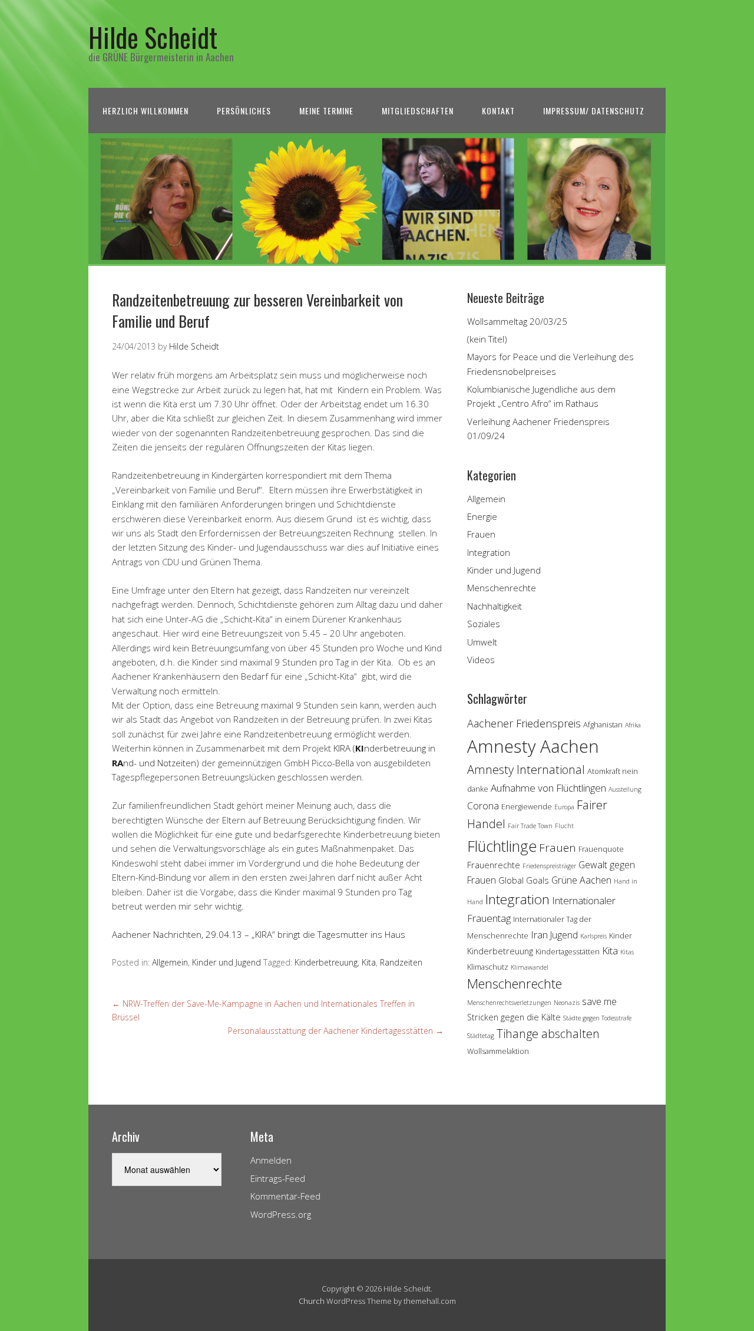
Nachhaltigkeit (494, 606)
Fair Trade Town (530, 826)
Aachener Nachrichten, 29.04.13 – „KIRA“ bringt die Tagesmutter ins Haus (258, 934)
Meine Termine (326, 110)
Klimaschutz (487, 966)
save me (599, 1001)
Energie (482, 516)
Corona (483, 805)
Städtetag (480, 1036)
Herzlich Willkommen (145, 110)
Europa (564, 807)
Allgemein (170, 962)
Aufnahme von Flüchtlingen (548, 788)
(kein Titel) (487, 339)
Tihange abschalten (548, 1034)
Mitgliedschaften (418, 110)
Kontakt (498, 110)
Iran (539, 934)
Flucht (564, 826)
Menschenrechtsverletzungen (509, 1003)
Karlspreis (593, 936)
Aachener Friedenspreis (524, 723)
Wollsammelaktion (498, 1051)
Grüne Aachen (581, 880)
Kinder (620, 935)
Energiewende (526, 806)
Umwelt (482, 642)
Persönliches (244, 110)
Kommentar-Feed (285, 1196)
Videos (481, 660)
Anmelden (271, 1160)
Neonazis (567, 1003)
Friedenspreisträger (549, 866)
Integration (488, 552)
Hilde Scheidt (152, 37)
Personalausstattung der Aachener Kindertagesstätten (336, 1030)
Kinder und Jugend (226, 962)
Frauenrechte (493, 865)
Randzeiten (401, 962)
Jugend (564, 934)
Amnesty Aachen (533, 746)
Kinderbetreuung (326, 962)
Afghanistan (603, 724)
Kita (369, 962)
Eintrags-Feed (277, 1178)
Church (312, 1301)
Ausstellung (625, 789)
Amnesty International (526, 769)
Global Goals (523, 880)
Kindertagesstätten (567, 951)
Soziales (483, 624)
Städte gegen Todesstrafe (597, 1018)
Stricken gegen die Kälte (514, 1017)
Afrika (633, 725)
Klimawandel (529, 967)
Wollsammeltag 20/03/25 (517, 321)
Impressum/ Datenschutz (593, 110)
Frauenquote (601, 849)
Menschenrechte (501, 588)
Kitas (627, 952)
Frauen (481, 534)
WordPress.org (280, 1214)
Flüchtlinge (502, 846)
